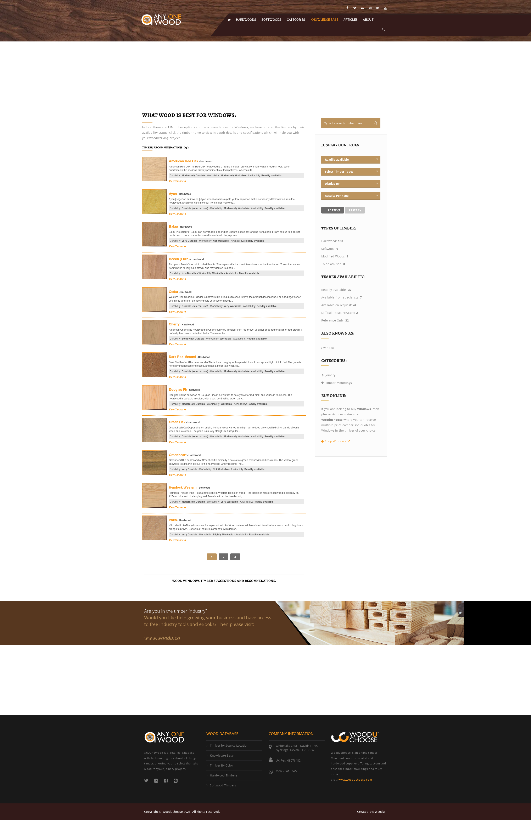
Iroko (173, 519)
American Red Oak (183, 161)
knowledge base (324, 19)
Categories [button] (296, 19)
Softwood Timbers (223, 785)
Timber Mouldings (338, 383)
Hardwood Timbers (223, 775)
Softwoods (271, 19)
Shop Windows (335, 441)
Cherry (174, 324)
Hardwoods (246, 19)
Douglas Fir (178, 389)
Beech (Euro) (179, 258)
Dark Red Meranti (182, 356)
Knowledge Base (222, 755)
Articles (350, 19)
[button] (383, 30)
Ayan (173, 193)
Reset (353, 210)
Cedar (173, 291)
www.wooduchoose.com (355, 779)
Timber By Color (221, 765)
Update (331, 210)
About (368, 19)
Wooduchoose (173, 812)
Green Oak (177, 422)
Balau (173, 226)
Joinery (330, 375)
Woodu (380, 812)
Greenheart (177, 454)
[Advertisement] (265, 73)
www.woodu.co (162, 637)
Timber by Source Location (229, 745)
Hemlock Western (183, 487)
